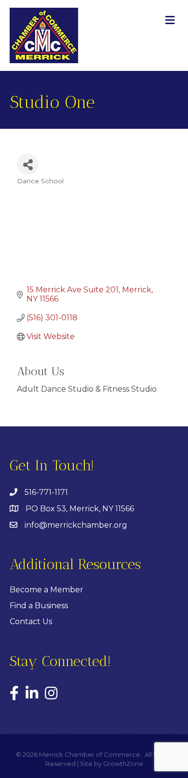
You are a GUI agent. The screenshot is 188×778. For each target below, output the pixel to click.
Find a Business (39, 605)
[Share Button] (28, 164)
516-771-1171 (46, 492)
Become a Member (46, 589)
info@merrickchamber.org (76, 525)
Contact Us (31, 621)
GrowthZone (123, 763)
